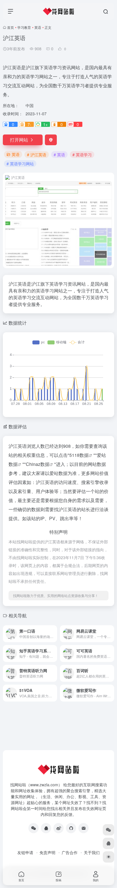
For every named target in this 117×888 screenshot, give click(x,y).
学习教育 (24, 27)
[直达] (54, 633)
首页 (10, 27)
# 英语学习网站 (20, 163)
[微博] (58, 828)
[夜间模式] (108, 857)
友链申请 (25, 852)
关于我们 (92, 852)
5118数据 (79, 455)
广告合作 (70, 852)
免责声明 (47, 852)
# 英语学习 (82, 154)
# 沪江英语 (36, 154)
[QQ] (46, 828)
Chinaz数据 (37, 464)
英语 (37, 27)
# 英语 (59, 154)
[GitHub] (71, 828)
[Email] (83, 828)
